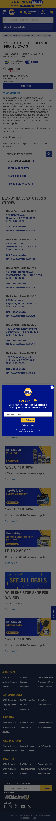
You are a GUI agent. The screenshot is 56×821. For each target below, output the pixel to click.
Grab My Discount (28, 420)
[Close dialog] (52, 387)
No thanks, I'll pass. (28, 425)
